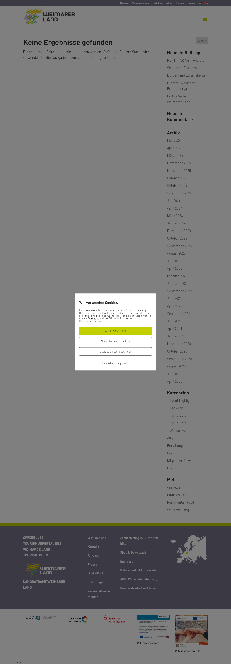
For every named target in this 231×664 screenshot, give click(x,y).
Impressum (123, 363)
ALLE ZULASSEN (115, 331)
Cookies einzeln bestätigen (116, 351)
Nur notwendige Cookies (115, 341)
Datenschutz (108, 363)
